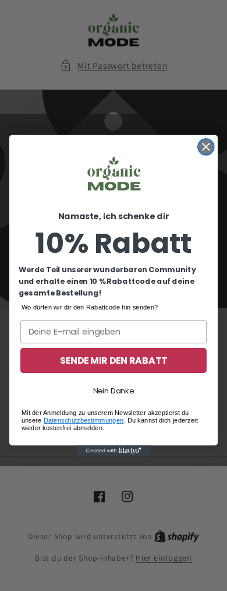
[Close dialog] (206, 147)
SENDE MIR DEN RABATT (114, 360)
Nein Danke (113, 390)
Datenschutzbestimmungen (84, 420)
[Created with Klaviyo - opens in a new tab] (113, 450)
